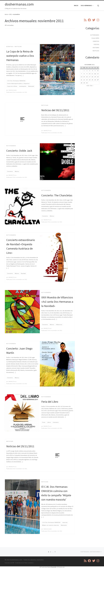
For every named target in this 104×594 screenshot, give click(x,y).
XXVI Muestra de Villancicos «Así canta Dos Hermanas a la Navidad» (57, 302)
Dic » (91, 85)
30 (87, 83)
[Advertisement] (42, 38)
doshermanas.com (16, 560)
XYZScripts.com (60, 567)
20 (98, 77)
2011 (10, 14)
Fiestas (96, 44)
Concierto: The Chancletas (56, 195)
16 (87, 77)
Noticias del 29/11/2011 (20, 446)
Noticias (96, 51)
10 (89, 74)
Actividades (94, 35)
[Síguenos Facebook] (89, 20)
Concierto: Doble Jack (19, 150)
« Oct (87, 85)
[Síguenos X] (93, 20)
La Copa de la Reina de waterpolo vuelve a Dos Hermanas (20, 56)
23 (87, 80)
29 (84, 83)
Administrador (13, 90)
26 (95, 80)
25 (92, 80)
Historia (96, 47)
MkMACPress (48, 130)
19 (95, 77)
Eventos (96, 41)
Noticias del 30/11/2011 (55, 110)
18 (92, 77)
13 (98, 74)
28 (81, 83)
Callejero (95, 38)
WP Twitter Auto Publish (45, 567)
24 (89, 80)
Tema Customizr (29, 563)
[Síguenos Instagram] (98, 20)
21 (81, 80)
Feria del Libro (49, 401)
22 (84, 80)
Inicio (6, 14)
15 (84, 77)
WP (13, 563)
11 (92, 74)
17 (89, 77)
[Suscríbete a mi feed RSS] (85, 20)
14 (81, 77)
